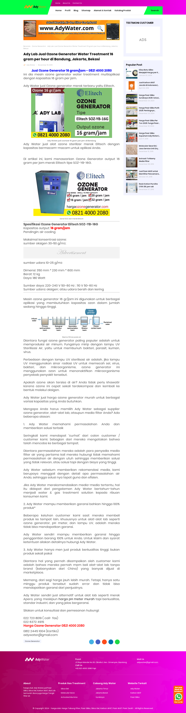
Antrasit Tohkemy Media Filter (147, 159)
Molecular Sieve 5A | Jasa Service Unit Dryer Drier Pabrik (149, 147)
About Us (66, 3)
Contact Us (77, 3)
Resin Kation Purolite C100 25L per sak (148, 185)
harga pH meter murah (76, 599)
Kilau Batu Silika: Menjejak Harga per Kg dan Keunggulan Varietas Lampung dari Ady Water (149, 71)
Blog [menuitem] (76, 10)
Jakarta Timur (102, 688)
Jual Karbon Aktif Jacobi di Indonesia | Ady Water (148, 84)
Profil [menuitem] (67, 10)
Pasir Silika (134, 697)
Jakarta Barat (102, 693)
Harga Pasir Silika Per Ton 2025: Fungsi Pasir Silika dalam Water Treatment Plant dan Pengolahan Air (149, 122)
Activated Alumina (69, 697)
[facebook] (145, 3)
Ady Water (31, 65)
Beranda (26, 46)
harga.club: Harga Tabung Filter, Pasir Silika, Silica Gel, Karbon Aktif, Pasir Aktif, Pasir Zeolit (92, 708)
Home (57, 3)
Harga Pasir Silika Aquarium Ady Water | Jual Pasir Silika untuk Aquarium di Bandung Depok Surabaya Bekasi (149, 134)
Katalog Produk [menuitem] (123, 10)
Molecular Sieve (68, 693)
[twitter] (150, 3)
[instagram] (156, 3)
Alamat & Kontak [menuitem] (102, 10)
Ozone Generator (39, 46)
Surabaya (100, 697)
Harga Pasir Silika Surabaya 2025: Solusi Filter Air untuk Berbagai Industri (149, 96)
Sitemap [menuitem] (85, 10)
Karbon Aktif (135, 693)
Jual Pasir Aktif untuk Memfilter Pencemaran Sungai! (149, 172)
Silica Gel (65, 688)
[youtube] (161, 3)
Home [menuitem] (58, 10)
